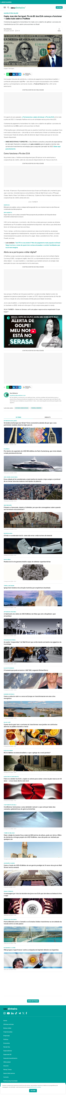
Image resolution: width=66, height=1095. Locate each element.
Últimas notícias (8, 1024)
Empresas (6, 1035)
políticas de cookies (35, 1087)
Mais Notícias (33, 1001)
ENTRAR (59, 7)
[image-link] (33, 435)
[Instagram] (4, 1013)
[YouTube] (8, 1013)
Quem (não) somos (9, 1073)
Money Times (7, 1069)
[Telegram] (19, 1013)
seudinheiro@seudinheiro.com (18, 395)
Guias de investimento (10, 1058)
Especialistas (7, 1050)
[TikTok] (16, 1013)
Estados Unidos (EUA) (21, 408)
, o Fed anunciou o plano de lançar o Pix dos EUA (37, 117)
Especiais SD (7, 1054)
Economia (6, 1043)
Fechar (33, 1090)
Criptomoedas (7, 1032)
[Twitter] (23, 1013)
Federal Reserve (36, 408)
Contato (6, 1077)
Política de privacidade (10, 1081)
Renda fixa (6, 1047)
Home (5, 1020)
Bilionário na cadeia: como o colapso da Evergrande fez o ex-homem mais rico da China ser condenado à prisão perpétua (32, 208)
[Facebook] (26, 1013)
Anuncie (6, 1065)
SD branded (6, 1062)
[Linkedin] (12, 1013)
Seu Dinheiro (8, 29)
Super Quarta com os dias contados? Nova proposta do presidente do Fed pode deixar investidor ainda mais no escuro (30, 215)
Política (5, 1039)
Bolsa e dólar (7, 1028)
